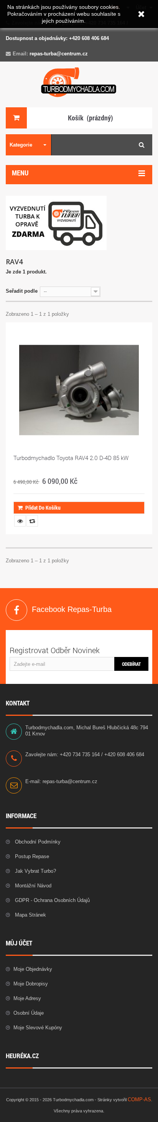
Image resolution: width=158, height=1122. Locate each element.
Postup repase (31, 856)
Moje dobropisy (30, 984)
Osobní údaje (28, 1013)
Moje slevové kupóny (37, 1027)
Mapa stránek (29, 915)
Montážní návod (32, 886)
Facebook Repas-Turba (16, 610)
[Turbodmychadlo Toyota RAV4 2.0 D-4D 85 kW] (79, 390)
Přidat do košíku (43, 507)
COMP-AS (139, 1099)
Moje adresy (27, 998)
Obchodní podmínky (37, 842)
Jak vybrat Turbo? (34, 871)
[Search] (141, 144)
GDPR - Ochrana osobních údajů (51, 900)
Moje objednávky (32, 969)
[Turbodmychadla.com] (79, 82)
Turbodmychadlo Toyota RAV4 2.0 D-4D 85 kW (70, 458)
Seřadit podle (22, 291)
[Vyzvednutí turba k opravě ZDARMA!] (56, 222)
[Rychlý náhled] (20, 521)
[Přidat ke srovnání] (32, 521)
